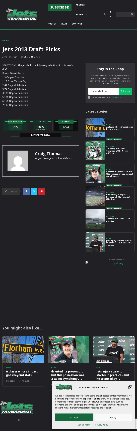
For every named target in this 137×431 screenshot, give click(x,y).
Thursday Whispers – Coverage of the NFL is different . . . (117, 150)
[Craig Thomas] (18, 161)
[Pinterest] (41, 191)
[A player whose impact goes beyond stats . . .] (95, 127)
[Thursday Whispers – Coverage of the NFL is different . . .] (95, 150)
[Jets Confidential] (21, 14)
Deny (113, 417)
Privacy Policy (101, 424)
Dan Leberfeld (13, 381)
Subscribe (125, 91)
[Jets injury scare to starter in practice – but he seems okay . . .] (95, 242)
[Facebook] (110, 12)
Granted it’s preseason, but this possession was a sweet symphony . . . (119, 173)
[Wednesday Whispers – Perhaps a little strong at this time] (95, 196)
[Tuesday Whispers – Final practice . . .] (95, 219)
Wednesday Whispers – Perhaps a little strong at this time (118, 196)
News (5, 41)
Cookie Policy (84, 424)
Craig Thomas (32, 57)
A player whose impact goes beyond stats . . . (119, 128)
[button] (130, 387)
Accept (74, 417)
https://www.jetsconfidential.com (53, 158)
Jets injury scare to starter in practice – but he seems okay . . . (118, 242)
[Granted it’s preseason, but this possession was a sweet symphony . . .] (95, 173)
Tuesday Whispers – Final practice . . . (118, 219)
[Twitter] (110, 17)
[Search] (132, 14)
